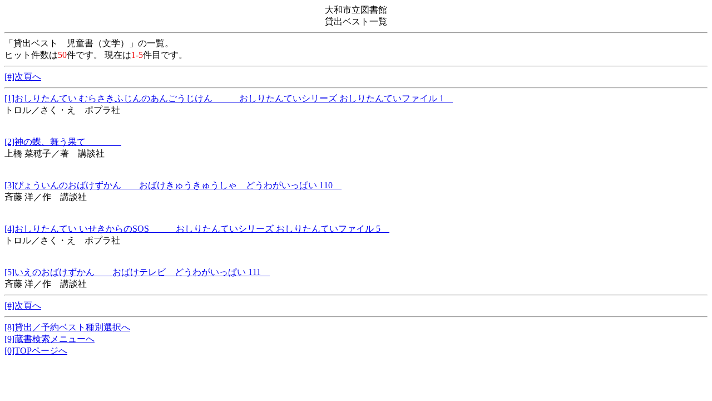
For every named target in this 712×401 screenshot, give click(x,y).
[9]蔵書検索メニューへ (49, 339)
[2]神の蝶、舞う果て (62, 141)
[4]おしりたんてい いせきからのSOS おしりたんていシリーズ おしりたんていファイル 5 (196, 228)
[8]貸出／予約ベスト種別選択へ (67, 327)
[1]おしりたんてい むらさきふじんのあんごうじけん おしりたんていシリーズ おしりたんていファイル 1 (228, 98)
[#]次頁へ (22, 76)
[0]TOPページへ (35, 350)
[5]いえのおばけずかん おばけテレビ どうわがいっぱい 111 (137, 272)
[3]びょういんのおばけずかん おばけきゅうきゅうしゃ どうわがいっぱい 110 (173, 185)
